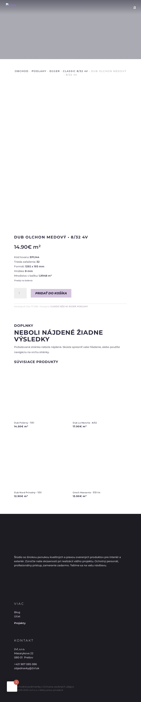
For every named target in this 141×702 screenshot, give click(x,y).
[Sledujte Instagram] (28, 578)
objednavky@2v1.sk (26, 668)
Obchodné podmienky (27, 686)
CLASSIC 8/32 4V (75, 71)
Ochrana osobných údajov (58, 686)
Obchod (22, 71)
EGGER (55, 71)
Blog (17, 612)
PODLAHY (39, 71)
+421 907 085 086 (25, 664)
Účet (17, 616)
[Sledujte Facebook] (15, 578)
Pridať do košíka (51, 293)
